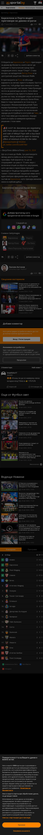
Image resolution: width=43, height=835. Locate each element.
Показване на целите (21, 831)
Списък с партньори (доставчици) (16, 818)
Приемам (21, 825)
